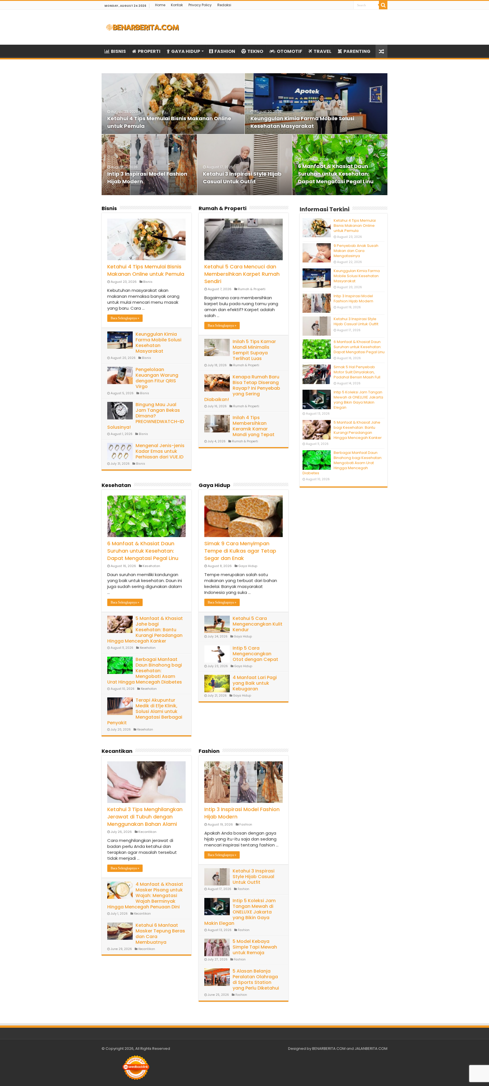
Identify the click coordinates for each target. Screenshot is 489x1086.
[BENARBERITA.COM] (142, 27)
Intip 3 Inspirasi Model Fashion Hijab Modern (353, 298)
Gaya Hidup (214, 485)
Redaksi (224, 5)
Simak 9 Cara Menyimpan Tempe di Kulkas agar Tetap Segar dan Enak (240, 551)
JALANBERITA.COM (371, 1048)
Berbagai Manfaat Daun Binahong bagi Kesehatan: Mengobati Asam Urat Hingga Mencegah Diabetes (144, 670)
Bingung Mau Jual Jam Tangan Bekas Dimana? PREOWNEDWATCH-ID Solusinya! (145, 415)
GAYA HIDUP (185, 51)
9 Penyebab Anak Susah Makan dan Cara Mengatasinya (356, 250)
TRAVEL (322, 51)
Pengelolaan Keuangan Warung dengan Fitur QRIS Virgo (157, 378)
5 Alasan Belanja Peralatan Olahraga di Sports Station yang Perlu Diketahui (256, 979)
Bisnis (109, 208)
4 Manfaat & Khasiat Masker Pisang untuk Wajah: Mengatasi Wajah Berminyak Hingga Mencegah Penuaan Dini (145, 895)
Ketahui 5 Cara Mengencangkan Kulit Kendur (257, 624)
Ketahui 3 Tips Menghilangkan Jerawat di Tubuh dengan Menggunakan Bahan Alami (145, 817)
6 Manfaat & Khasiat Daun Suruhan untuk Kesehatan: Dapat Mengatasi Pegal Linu (336, 174)
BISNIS (118, 51)
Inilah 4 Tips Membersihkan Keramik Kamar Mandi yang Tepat (253, 426)
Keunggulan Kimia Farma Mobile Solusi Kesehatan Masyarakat (158, 342)
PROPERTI (149, 51)
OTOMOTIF (289, 51)
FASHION (225, 51)
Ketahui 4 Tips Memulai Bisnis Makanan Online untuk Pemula (145, 270)
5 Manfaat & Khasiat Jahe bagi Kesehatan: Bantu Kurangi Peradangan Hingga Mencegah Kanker (145, 629)
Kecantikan (117, 751)
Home (160, 5)
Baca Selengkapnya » (125, 318)
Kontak (177, 5)
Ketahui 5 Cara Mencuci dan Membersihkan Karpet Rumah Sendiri (242, 274)
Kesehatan (116, 485)
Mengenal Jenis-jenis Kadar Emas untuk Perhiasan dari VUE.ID (160, 451)
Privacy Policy (200, 5)
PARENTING (357, 51)
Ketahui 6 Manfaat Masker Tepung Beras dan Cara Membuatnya (160, 933)
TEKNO (255, 51)
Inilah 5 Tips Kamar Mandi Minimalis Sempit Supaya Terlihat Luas (254, 350)
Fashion (209, 751)
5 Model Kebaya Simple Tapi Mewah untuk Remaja (255, 947)
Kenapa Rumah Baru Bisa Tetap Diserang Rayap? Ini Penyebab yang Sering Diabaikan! (242, 388)
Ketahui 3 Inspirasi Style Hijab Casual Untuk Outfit (253, 876)
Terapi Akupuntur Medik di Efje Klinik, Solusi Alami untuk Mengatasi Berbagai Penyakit (144, 711)
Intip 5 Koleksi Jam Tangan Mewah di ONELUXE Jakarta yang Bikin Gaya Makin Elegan (240, 911)
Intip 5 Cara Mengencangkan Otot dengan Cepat (255, 654)
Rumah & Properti (222, 208)
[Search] (383, 5)
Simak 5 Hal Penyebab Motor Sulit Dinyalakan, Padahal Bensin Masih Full (357, 372)
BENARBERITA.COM (329, 1048)
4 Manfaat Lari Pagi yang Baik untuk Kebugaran (255, 683)
